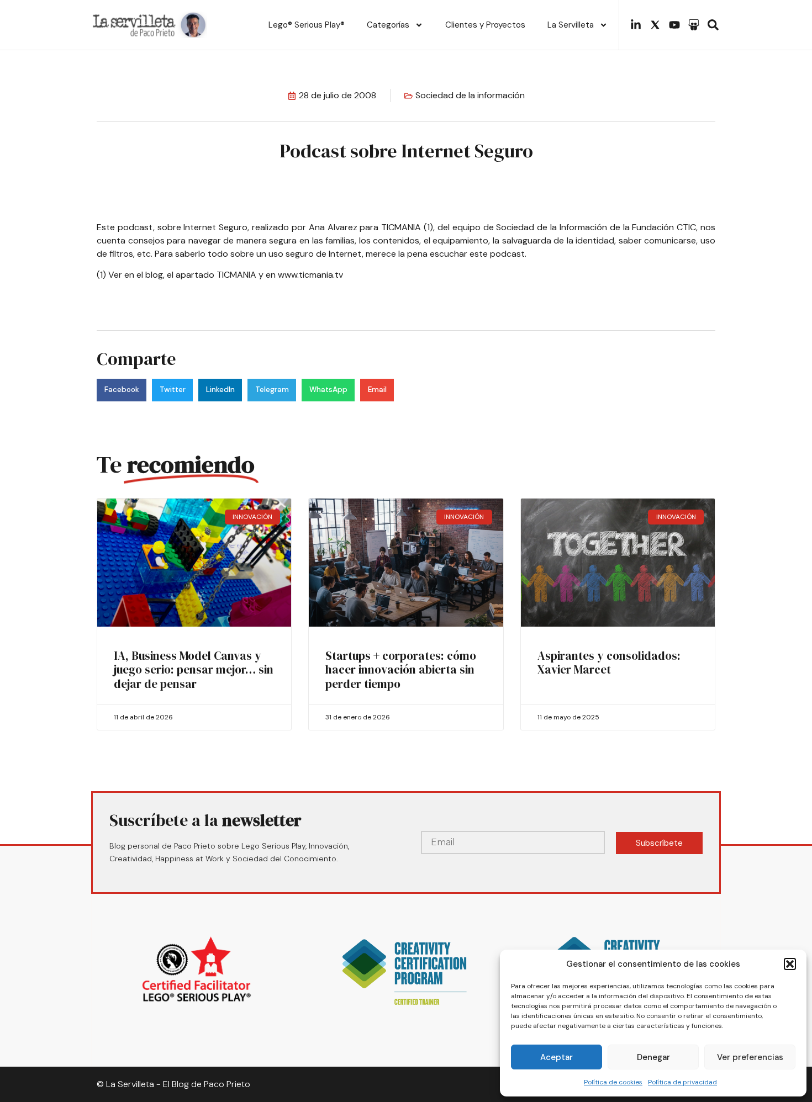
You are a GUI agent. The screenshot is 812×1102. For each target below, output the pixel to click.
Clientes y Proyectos (485, 24)
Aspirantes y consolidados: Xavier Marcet (609, 662)
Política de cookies (613, 1082)
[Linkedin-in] (635, 24)
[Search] (713, 24)
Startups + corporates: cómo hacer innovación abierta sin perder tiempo (400, 669)
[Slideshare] (693, 24)
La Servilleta (570, 24)
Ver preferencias (750, 1057)
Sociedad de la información (470, 95)
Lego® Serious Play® (306, 24)
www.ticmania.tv (310, 274)
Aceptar (556, 1057)
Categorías (388, 24)
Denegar (653, 1057)
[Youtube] (674, 24)
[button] (789, 963)
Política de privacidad (682, 1082)
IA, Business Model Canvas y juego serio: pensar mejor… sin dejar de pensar (193, 669)
